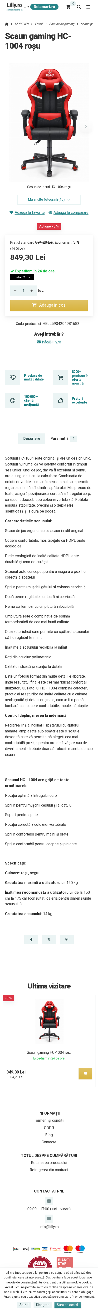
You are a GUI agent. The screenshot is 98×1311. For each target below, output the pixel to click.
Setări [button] (24, 1305)
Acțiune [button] (49, 226)
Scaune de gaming (61, 24)
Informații (49, 1113)
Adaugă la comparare (71, 212)
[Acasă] (32, 6)
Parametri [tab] (62, 438)
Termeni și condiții (49, 1120)
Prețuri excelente (79, 400)
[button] (86, 126)
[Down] (14, 290)
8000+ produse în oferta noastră (80, 377)
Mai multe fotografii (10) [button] (46, 199)
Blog (49, 1135)
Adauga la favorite (29, 212)
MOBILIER (22, 24)
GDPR (49, 1128)
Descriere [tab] (31, 438)
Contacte (49, 1142)
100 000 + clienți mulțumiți (31, 400)
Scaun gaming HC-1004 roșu (49, 1052)
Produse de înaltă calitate (34, 377)
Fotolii (39, 24)
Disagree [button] (42, 1305)
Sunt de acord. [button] (67, 1305)
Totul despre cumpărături (49, 1155)
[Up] (33, 290)
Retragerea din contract (49, 1170)
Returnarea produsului (49, 1162)
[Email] (49, 1219)
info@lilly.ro (51, 342)
